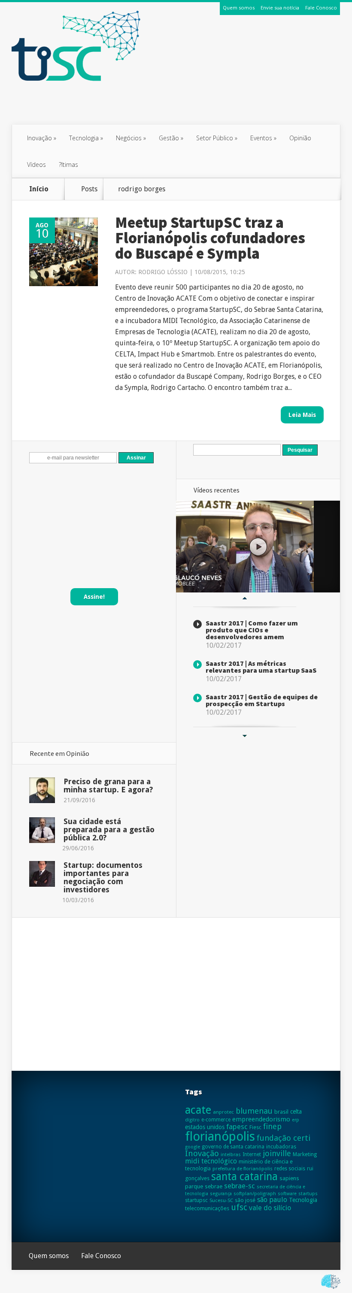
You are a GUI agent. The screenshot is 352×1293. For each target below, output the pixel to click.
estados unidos (205, 1127)
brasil (281, 1112)
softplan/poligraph (255, 1193)
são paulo (272, 1200)
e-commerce (216, 1120)
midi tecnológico (211, 1161)
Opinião (300, 138)
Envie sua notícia (280, 7)
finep (272, 1126)
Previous (244, 598)
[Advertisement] (176, 104)
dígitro (192, 1120)
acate (198, 1109)
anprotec (223, 1112)
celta (296, 1111)
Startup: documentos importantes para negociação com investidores (103, 877)
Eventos (263, 138)
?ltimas (68, 164)
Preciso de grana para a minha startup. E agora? (108, 785)
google (192, 1147)
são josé (245, 1200)
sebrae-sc (239, 1185)
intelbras (231, 1154)
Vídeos (36, 164)
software (287, 1193)
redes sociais (289, 1169)
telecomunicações (207, 1208)
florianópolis (220, 1136)
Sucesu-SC (221, 1200)
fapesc (237, 1126)
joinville (277, 1153)
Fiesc (255, 1127)
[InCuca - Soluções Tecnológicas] (330, 1289)
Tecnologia (86, 138)
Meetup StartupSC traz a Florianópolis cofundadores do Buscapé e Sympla (210, 238)
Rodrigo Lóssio (163, 272)
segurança (221, 1193)
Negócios (131, 138)
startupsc (196, 1200)
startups (308, 1193)
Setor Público (216, 138)
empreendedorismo (261, 1119)
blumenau (254, 1110)
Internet (252, 1154)
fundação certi (283, 1137)
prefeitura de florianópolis (242, 1169)
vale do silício (270, 1208)
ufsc (239, 1207)
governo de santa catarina (233, 1147)
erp (295, 1120)
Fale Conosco (321, 7)
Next (244, 735)
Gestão (171, 138)
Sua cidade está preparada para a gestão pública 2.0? (109, 829)
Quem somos (239, 7)
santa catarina (244, 1176)
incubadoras (281, 1147)
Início (39, 189)
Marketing (305, 1154)
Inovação (41, 138)
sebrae (213, 1186)
